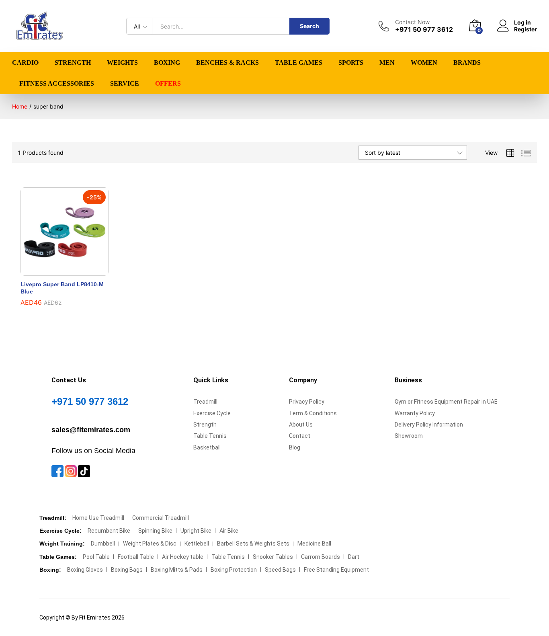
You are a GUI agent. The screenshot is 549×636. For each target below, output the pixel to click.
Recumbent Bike (109, 530)
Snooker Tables (273, 557)
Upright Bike (195, 530)
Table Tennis (210, 436)
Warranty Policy (415, 413)
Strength (205, 424)
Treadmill (205, 401)
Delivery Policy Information (429, 424)
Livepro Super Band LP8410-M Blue (62, 288)
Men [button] (387, 62)
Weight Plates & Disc (149, 543)
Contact (299, 436)
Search (309, 26)
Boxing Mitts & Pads (177, 569)
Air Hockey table (182, 557)
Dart (353, 557)
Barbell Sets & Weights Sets (253, 543)
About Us (301, 424)
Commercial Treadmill (160, 518)
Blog (294, 447)
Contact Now (412, 22)
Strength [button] (73, 62)
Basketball (207, 447)
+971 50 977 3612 (89, 401)
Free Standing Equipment (336, 569)
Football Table (136, 557)
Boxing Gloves (85, 569)
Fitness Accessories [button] (56, 83)
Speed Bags (280, 569)
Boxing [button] (167, 62)
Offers (168, 83)
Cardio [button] (25, 62)
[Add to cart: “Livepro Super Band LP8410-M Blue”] (55, 271)
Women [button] (424, 62)
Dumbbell (103, 543)
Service (124, 83)
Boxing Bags (127, 569)
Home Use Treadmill (98, 518)
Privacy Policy (306, 401)
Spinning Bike (155, 530)
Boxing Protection (234, 569)
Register (525, 29)
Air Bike (228, 530)
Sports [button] (350, 62)
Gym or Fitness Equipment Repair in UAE (446, 401)
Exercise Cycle (212, 413)
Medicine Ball (314, 543)
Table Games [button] (298, 62)
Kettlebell (196, 543)
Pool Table (96, 557)
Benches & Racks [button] (227, 62)
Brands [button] (467, 62)
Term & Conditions (313, 413)
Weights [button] (122, 62)
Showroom (409, 436)
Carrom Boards (320, 557)
